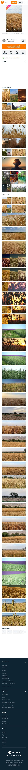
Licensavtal (5, 764)
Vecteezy (4, 738)
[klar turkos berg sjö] (6, 215)
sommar (16, 702)
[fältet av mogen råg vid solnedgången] (21, 333)
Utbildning (4, 746)
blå (4, 702)
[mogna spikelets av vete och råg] (10, 167)
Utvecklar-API (5, 748)
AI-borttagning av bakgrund (9, 753)
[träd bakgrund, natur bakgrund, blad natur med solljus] (22, 166)
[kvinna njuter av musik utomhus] (13, 187)
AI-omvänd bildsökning (7, 751)
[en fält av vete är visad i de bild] (13, 456)
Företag (4, 743)
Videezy (4, 740)
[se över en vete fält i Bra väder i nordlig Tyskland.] (12, 106)
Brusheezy (4, 735)
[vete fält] (13, 144)
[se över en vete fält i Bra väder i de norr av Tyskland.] (14, 255)
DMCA (3, 767)
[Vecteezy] (2, 2)
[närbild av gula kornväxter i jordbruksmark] (9, 226)
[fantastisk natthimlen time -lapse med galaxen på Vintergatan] (12, 212)
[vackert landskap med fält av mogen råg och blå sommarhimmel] (6, 306)
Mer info (5, 61)
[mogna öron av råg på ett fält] (14, 320)
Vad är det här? (16, 58)
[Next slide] (22, 702)
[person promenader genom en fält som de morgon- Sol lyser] (5, 157)
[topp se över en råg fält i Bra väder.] (14, 176)
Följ (23, 41)
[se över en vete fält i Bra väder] (17, 106)
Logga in (21, 2)
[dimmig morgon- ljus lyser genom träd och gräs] (17, 212)
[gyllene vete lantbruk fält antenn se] (13, 131)
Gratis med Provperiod (14, 46)
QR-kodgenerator (6, 756)
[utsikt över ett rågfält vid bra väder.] (6, 95)
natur (9, 702)
